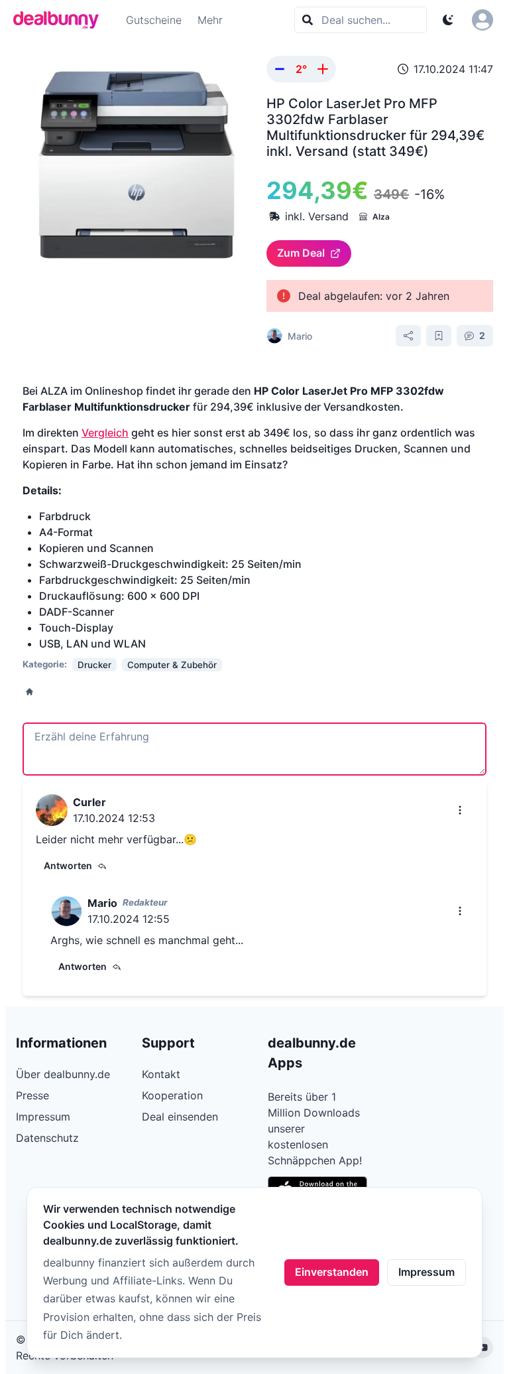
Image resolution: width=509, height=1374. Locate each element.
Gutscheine (154, 20)
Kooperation (172, 1095)
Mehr (210, 20)
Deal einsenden (180, 1116)
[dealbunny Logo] (60, 20)
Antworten (68, 865)
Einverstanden (331, 1271)
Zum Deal (301, 252)
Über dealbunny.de (63, 1074)
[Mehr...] (460, 810)
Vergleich (105, 432)
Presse (32, 1095)
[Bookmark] (438, 335)
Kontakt (161, 1074)
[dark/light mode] (448, 20)
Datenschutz (47, 1137)
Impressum (426, 1271)
